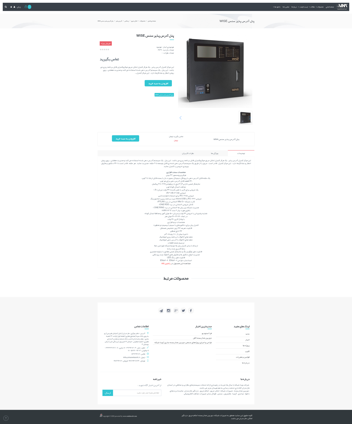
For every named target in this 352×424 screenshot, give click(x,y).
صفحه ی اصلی (152, 20)
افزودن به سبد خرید (158, 83)
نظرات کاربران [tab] (188, 153)
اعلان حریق (134, 20)
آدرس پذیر (119, 20)
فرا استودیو (207, 333)
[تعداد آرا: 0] (101, 49)
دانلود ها (277, 7)
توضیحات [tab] (241, 153)
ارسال (108, 392)
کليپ (247, 351)
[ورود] (11, 7)
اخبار (247, 340)
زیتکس (126, 20)
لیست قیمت (303, 7)
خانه (248, 334)
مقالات (312, 7)
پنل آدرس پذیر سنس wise (105, 20)
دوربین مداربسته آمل (202, 338)
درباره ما (294, 7)
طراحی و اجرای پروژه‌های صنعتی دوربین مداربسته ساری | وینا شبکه (183, 342)
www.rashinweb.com (130, 416)
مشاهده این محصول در (176, 263)
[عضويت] (14, 7)
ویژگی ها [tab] (214, 153)
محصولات (320, 7)
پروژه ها (246, 345)
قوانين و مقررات (243, 357)
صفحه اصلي (330, 7)
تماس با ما (286, 7)
